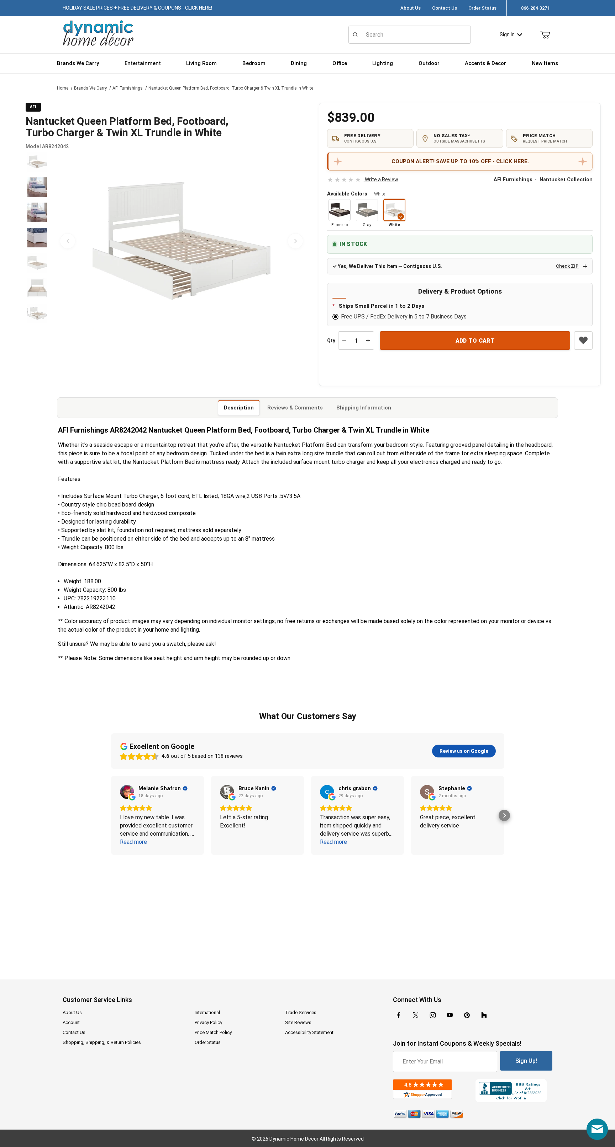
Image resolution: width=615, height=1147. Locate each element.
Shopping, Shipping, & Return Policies (102, 1042)
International (207, 1012)
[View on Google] (127, 792)
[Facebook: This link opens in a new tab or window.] (398, 1015)
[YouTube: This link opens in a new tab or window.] (450, 1015)
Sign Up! (526, 1060)
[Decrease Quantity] (344, 340)
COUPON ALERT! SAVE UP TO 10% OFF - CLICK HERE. (460, 161)
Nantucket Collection (566, 180)
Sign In (507, 34)
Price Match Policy (213, 1032)
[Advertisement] (307, 912)
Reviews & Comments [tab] (295, 407)
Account (71, 1022)
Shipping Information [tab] (363, 407)
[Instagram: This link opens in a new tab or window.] (433, 1015)
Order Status (482, 8)
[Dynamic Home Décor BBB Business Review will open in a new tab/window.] (513, 1090)
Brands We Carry (90, 88)
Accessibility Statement (309, 1032)
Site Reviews (298, 1022)
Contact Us (444, 8)
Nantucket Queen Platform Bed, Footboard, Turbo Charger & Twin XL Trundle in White (230, 88)
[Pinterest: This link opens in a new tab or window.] (467, 1015)
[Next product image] (295, 241)
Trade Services (300, 1012)
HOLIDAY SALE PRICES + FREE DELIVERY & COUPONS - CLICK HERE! (137, 8)
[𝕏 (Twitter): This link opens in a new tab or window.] (415, 1015)
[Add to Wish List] (583, 340)
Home (62, 88)
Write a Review (362, 179)
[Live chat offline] (597, 1129)
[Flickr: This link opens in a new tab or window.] (484, 1015)
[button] (37, 162)
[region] (37, 241)
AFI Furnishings (127, 88)
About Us (410, 8)
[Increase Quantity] (368, 340)
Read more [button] (133, 841)
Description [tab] (239, 407)
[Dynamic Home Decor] (98, 33)
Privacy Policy (208, 1022)
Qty (331, 340)
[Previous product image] (67, 241)
